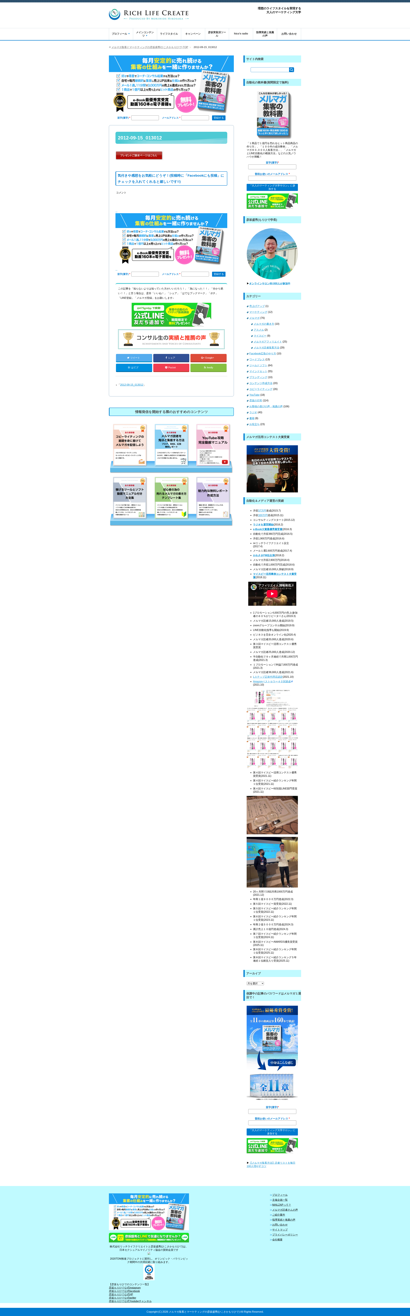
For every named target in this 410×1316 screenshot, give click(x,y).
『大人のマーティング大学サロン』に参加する (272, 187)
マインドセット (258, 371)
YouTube (254, 395)
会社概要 (277, 1239)
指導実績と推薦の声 (265, 34)
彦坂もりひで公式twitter (122, 1297)
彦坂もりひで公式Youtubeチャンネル (130, 1301)
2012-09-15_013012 (131, 384)
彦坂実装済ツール (217, 34)
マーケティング (258, 312)
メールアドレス (170, 117)
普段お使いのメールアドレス (272, 174)
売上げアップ (257, 306)
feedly (210, 367)
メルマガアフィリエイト (268, 341)
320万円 (263, 515)
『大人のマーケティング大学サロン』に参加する (272, 1132)
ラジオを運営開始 (263, 524)
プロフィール (119, 33)
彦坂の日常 (255, 400)
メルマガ (254, 318)
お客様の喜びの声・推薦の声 (266, 406)
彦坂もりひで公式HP (121, 1294)
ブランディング (258, 377)
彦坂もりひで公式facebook (124, 1291)
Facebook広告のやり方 (262, 353)
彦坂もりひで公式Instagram (125, 1287)
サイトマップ (280, 1229)
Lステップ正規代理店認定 (268, 676)
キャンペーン (193, 33)
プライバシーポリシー (285, 1234)
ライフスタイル (169, 33)
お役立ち (254, 424)
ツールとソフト (258, 365)
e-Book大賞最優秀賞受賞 (267, 529)
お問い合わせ (289, 33)
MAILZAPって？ (281, 1204)
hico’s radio (241, 33)
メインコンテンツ (145, 34)
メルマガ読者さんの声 (285, 1209)
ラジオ (253, 412)
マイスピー (260, 335)
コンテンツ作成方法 (260, 383)
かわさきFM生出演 (264, 555)
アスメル (259, 329)
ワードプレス (257, 359)
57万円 (262, 510)
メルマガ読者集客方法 (266, 347)
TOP (149, 47)
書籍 (251, 418)
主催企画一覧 (280, 1200)
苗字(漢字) (123, 117)
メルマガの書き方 (264, 324)
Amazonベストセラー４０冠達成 (272, 681)
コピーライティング (260, 389)
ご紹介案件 (278, 1214)
